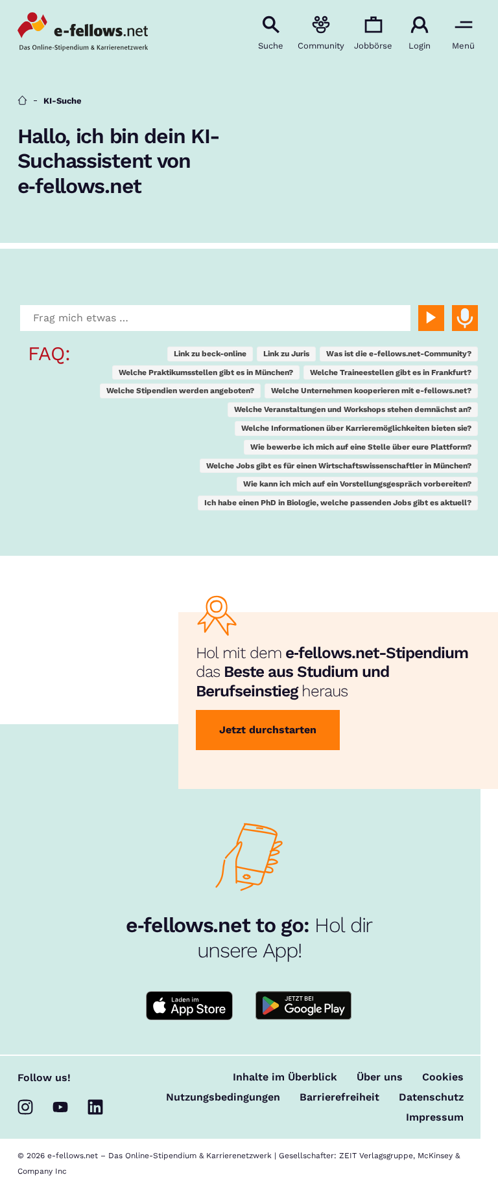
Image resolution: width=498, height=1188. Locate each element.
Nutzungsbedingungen (223, 1097)
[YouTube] (60, 1107)
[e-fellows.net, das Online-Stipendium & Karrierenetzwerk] (83, 33)
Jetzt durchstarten (267, 730)
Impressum (435, 1117)
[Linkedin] (95, 1107)
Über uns (380, 1077)
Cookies (443, 1077)
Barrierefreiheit (339, 1097)
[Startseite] (22, 101)
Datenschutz (431, 1097)
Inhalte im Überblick (285, 1077)
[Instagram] (25, 1107)
